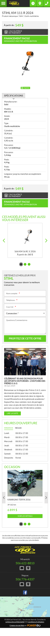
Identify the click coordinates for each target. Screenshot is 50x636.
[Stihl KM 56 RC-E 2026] (25, 236)
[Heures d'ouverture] (33, 3)
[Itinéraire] (40, 3)
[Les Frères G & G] (18, 3)
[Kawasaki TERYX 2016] (25, 483)
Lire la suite (12, 413)
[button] (4, 240)
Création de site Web (17, 625)
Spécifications (13, 95)
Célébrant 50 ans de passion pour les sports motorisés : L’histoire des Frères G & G (24, 381)
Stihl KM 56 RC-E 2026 (25, 251)
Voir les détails (25, 516)
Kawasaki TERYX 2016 (18, 499)
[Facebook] (25, 592)
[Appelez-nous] (46, 3)
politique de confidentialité (14, 622)
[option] (25, 240)
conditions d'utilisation (36, 622)
